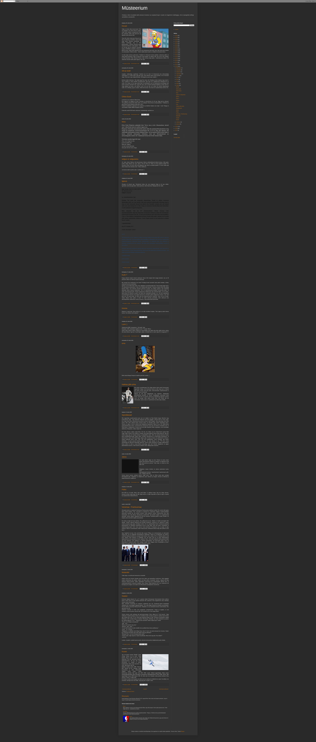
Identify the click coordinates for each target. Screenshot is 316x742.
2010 (176, 66)
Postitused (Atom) (130, 691)
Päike (124, 489)
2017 (176, 52)
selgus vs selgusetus (130, 159)
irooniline (125, 711)
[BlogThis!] (143, 64)
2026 (176, 35)
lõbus (124, 706)
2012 (176, 62)
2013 (176, 60)
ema (123, 343)
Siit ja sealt (126, 71)
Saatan (124, 596)
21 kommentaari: (134, 588)
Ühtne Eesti (126, 97)
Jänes (124, 457)
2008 (176, 128)
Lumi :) (124, 324)
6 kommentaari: (134, 173)
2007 (176, 130)
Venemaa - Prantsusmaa (131, 507)
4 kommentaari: (134, 151)
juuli (177, 77)
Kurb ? (124, 275)
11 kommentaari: (134, 684)
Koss (131, 716)
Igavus (124, 181)
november (178, 70)
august (178, 75)
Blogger (182, 731)
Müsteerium (134, 8)
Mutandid (125, 572)
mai (177, 81)
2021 (176, 45)
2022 (176, 43)
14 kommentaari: (134, 565)
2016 (176, 54)
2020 (176, 47)
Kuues (124, 652)
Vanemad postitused (163, 689)
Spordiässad (127, 415)
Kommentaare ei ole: (135, 63)
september (178, 73)
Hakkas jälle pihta (129, 384)
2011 (176, 64)
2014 (176, 58)
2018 (176, 51)
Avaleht (145, 689)
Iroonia (124, 308)
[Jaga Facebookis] (147, 64)
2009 (176, 126)
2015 (176, 56)
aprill (177, 83)
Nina (123, 122)
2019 (176, 49)
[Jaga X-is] (145, 64)
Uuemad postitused (126, 689)
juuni (177, 79)
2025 (176, 37)
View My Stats (177, 137)
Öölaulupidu (125, 696)
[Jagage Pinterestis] (148, 64)
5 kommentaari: (134, 267)
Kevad (124, 26)
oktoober (178, 71)
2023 (176, 41)
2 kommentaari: (134, 379)
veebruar (178, 122)
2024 (176, 39)
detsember (178, 68)
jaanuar (178, 124)
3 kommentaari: (134, 499)
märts (177, 85)
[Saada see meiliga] (142, 64)
